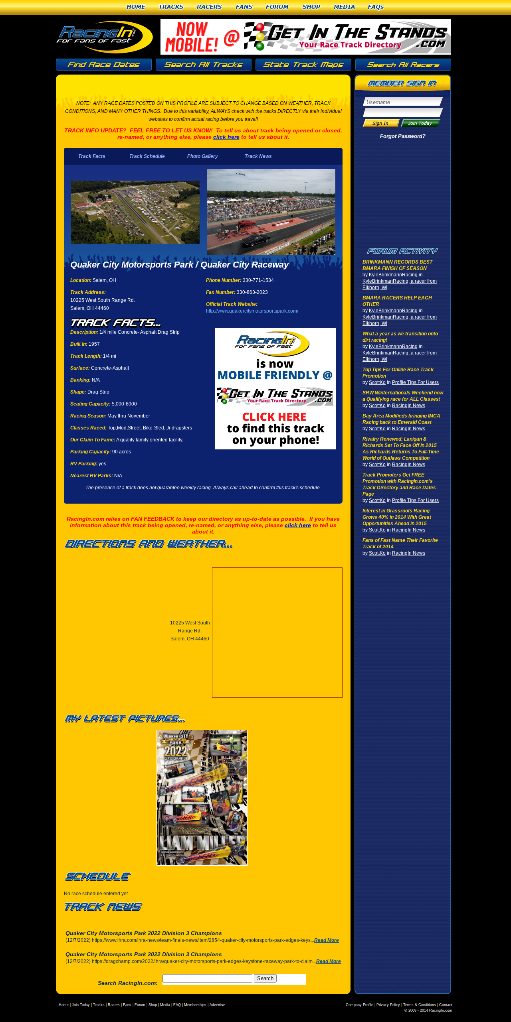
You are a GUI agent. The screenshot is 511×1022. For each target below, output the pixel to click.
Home (136, 7)
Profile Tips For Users (415, 382)
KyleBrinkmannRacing (393, 275)
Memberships (195, 1005)
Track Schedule (147, 156)
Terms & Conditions (419, 1005)
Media (344, 7)
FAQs (376, 7)
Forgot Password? (403, 136)
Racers (210, 7)
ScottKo (377, 382)
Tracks (171, 7)
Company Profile (359, 1005)
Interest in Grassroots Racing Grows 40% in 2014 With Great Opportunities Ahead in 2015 (396, 517)
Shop (311, 7)
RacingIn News (408, 405)
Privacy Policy (388, 1005)
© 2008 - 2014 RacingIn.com (428, 1010)
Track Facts (91, 156)
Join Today (81, 1005)
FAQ (177, 1005)
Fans (244, 7)
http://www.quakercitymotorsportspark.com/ (252, 311)
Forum (277, 7)
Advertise (217, 1005)
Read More (326, 940)
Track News (258, 156)
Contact (445, 1005)
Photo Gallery (202, 156)
